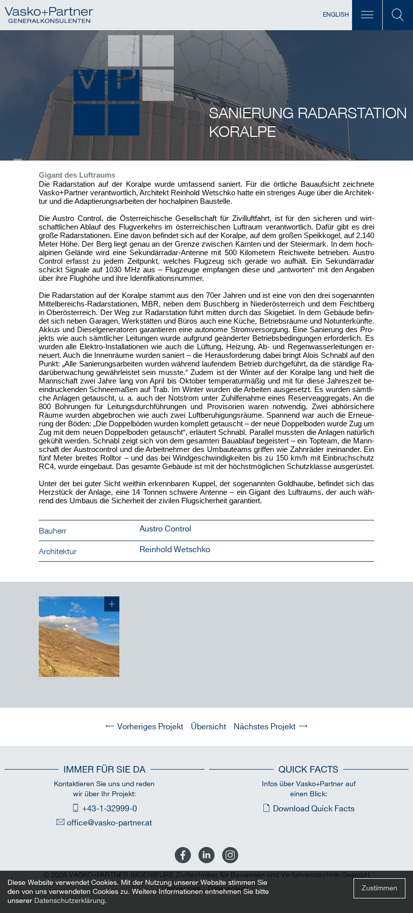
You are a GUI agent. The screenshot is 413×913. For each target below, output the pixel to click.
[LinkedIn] (206, 856)
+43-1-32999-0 (109, 809)
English (336, 15)
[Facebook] (183, 856)
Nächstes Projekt (265, 727)
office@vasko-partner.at (109, 823)
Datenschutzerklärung (69, 900)
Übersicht (208, 727)
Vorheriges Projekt (150, 727)
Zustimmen (379, 888)
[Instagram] (230, 856)
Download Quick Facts (314, 809)
